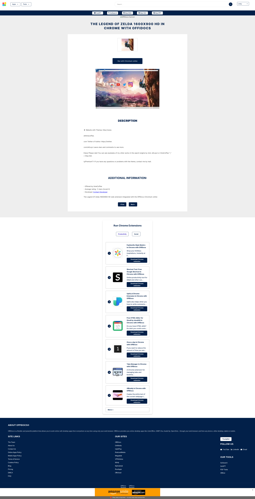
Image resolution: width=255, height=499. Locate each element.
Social (136, 234)
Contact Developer (100, 192)
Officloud (118, 473)
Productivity (122, 234)
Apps (14, 4)
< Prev (122, 204)
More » (110, 410)
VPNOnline (119, 459)
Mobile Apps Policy (15, 456)
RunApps (118, 469)
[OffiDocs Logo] (4, 4)
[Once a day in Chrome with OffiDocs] (118, 353)
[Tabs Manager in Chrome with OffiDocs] (118, 376)
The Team (11, 442)
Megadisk (118, 456)
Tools (25, 4)
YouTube (226, 449)
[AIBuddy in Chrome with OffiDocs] (118, 399)
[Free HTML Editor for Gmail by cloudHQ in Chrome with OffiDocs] (118, 330)
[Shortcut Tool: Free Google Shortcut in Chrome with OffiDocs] (118, 282)
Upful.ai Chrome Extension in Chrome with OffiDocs (137, 296)
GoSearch (224, 463)
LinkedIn (236, 449)
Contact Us (12, 449)
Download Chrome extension (137, 260)
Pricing (10, 469)
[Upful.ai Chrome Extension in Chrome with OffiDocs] (118, 306)
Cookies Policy (13, 462)
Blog (9, 466)
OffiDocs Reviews (123, 486)
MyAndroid (119, 466)
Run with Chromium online (127, 61)
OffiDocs (118, 442)
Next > (133, 204)
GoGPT (223, 466)
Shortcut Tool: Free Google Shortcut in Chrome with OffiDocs (135, 271)
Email (245, 449)
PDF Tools (224, 469)
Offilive (222, 473)
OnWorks (118, 445)
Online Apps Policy (14, 452)
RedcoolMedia (120, 452)
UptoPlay (118, 449)
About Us (11, 445)
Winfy (117, 462)
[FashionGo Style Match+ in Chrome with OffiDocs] (118, 257)
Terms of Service (14, 459)
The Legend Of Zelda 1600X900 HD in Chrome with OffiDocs (127, 26)
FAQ (9, 476)
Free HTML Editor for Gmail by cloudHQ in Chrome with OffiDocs (135, 320)
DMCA (10, 473)
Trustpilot (226, 439)
